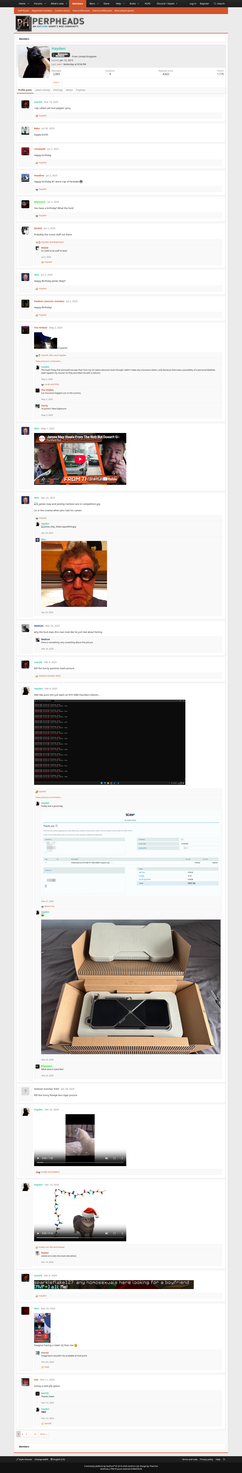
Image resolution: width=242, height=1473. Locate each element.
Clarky (44, 405)
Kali (36, 1379)
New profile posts (81, 10)
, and (53, 355)
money (45, 1352)
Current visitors (62, 10)
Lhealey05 (39, 148)
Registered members (42, 10)
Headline (39, 175)
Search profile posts (102, 10)
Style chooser (25, 1459)
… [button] (30, 1434)
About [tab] (69, 89)
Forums (38, 3)
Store (106, 3)
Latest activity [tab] (42, 89)
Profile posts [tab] (25, 89)
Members (77, 3)
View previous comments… (49, 361)
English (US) (59, 1459)
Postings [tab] (58, 89)
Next (42, 1434)
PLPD (147, 3)
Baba (37, 128)
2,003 (56, 74)
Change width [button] (41, 1459)
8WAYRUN (137, 1469)
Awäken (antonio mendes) (49, 301)
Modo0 (38, 228)
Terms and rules (190, 1459)
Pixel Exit (154, 1466)
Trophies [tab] (80, 89)
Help (118, 3)
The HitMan (40, 327)
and (52, 241)
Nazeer (45, 1252)
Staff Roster (23, 10)
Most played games (124, 10)
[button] (28, 3)
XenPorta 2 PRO (107, 1469)
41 (35, 1434)
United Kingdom (87, 56)
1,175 (220, 74)
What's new (57, 3)
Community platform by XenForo (111, 1466)
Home (22, 3)
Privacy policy (206, 1459)
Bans (92, 3)
